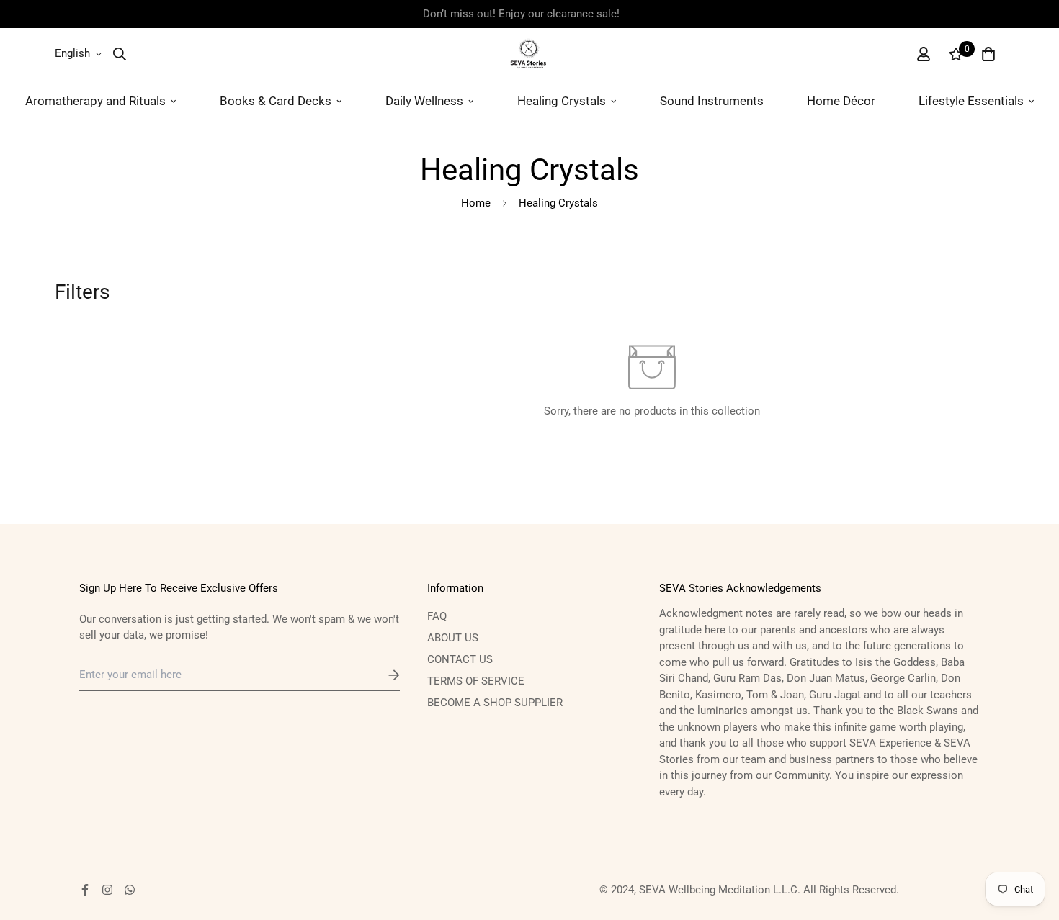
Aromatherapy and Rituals (95, 101)
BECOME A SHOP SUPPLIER (495, 702)
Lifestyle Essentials (971, 101)
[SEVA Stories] (530, 53)
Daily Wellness (424, 101)
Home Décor (841, 101)
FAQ (437, 616)
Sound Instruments (712, 101)
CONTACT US (460, 659)
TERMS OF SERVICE (475, 681)
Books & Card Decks (275, 101)
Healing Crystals (561, 101)
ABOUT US (452, 637)
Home (476, 203)
